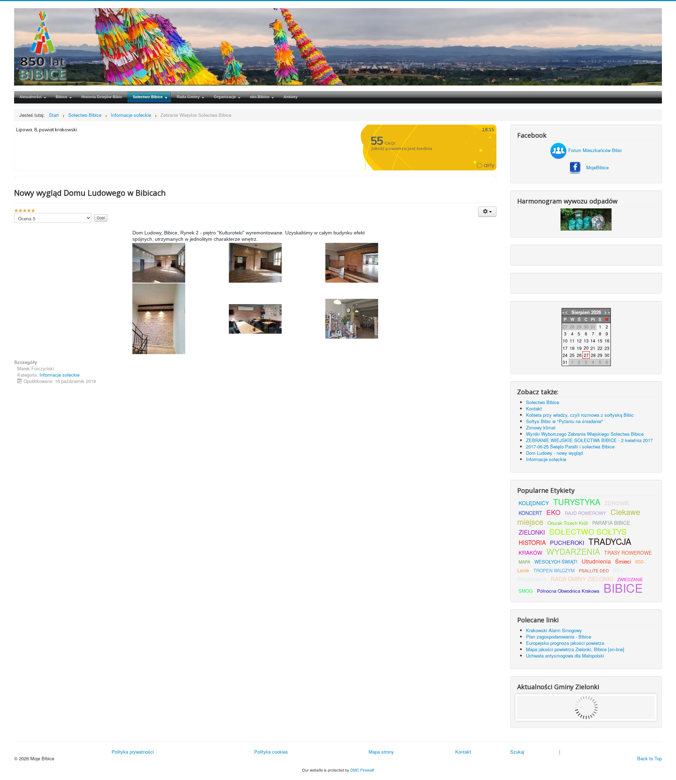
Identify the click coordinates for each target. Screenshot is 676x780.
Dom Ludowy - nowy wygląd (554, 452)
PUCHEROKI (567, 543)
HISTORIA (532, 542)
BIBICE (623, 587)
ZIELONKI (532, 532)
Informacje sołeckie (59, 374)
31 (565, 362)
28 (593, 355)
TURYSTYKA (576, 502)
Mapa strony (381, 751)
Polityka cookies (271, 751)
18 (572, 348)
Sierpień (580, 312)
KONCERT (530, 512)
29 (599, 355)
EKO (553, 512)
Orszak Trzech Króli (567, 523)
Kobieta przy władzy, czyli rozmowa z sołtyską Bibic (580, 414)
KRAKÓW (530, 552)
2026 (596, 312)
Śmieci (623, 561)
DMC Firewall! (362, 770)
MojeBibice (597, 167)
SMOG (526, 590)
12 (579, 341)
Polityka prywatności (133, 751)
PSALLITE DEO (594, 570)
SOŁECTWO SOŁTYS (588, 531)
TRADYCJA (609, 541)
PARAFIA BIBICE (611, 522)
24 (565, 355)
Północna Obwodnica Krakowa (568, 590)
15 (599, 341)
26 (579, 355)
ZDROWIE (617, 503)
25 (572, 355)
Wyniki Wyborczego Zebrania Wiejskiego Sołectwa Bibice (585, 433)
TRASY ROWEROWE (628, 552)
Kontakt (534, 408)
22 (599, 348)
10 (565, 341)
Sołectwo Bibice (542, 402)
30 (607, 355)
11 (572, 341)
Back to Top (649, 758)
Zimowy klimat (541, 427)
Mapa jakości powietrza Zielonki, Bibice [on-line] (575, 649)
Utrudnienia (596, 561)
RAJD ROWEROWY (585, 513)
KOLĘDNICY (534, 503)
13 (586, 341)
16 (607, 341)
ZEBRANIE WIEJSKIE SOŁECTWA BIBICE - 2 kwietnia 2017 (589, 440)
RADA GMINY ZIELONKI (582, 579)
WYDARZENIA (573, 551)
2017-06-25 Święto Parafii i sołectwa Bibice (570, 446)
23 (607, 348)
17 (565, 348)
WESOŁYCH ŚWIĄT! (555, 561)
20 (586, 348)
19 (579, 348)
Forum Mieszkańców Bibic (594, 150)
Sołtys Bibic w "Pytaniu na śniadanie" (564, 421)
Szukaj (517, 751)
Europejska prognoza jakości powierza (565, 643)
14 (592, 341)
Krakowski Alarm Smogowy (554, 630)
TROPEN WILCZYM (554, 570)
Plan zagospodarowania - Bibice (558, 636)
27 (586, 355)
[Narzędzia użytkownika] (487, 212)
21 (592, 348)
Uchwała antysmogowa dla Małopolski (565, 655)
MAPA (524, 562)
